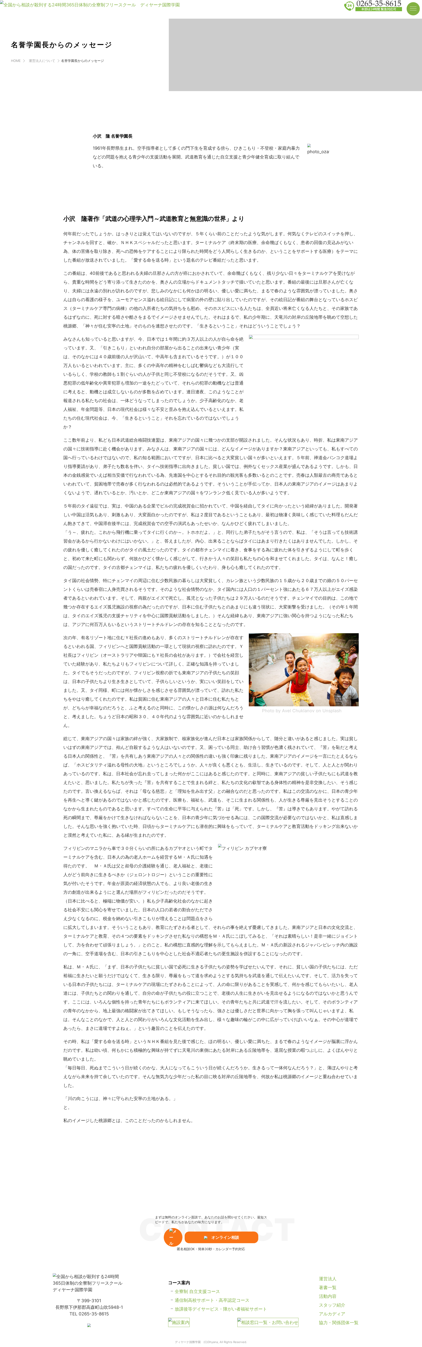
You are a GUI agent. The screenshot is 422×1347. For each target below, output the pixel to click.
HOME (16, 61)
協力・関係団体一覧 (338, 1322)
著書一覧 (328, 1287)
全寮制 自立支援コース (197, 1291)
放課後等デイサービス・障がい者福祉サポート (221, 1309)
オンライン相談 (225, 1237)
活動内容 (328, 1296)
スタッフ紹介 (332, 1305)
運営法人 (328, 1278)
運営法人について (42, 61)
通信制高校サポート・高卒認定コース (212, 1300)
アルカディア (332, 1313)
